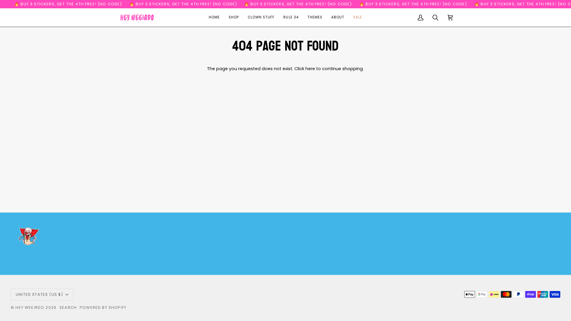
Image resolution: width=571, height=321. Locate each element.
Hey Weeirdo (29, 307)
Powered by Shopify (103, 307)
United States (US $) (39, 294)
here (310, 69)
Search (68, 307)
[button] (233, 17)
